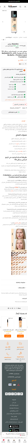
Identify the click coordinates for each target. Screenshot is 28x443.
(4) (4, 331)
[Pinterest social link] (12, 308)
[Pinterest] (6, 394)
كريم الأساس (9, 37)
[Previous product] (5, 39)
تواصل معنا (14, 416)
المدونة (14, 399)
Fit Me (16, 187)
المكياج (20, 37)
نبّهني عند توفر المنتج (13, 112)
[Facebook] (21, 394)
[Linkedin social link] (10, 308)
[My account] (4, 6)
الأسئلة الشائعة (14, 419)
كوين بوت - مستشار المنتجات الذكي (14, 422)
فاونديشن (20, 151)
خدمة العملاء (7, 357)
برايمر (12, 190)
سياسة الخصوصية (14, 408)
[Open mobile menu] (25, 6)
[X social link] (14, 308)
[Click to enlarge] (24, 31)
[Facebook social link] (16, 308)
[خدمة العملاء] (7, 354)
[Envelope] (15, 394)
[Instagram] (12, 394)
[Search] (20, 6)
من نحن (14, 402)
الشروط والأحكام (14, 405)
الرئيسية (25, 37)
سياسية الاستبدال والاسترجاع (14, 413)
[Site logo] (12, 6)
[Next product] (2, 39)
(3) (17, 331)
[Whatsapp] (18, 394)
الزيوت (17, 143)
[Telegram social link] (8, 308)
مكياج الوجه (15, 37)
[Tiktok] (9, 394)
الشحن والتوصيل (14, 410)
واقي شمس (18, 222)
